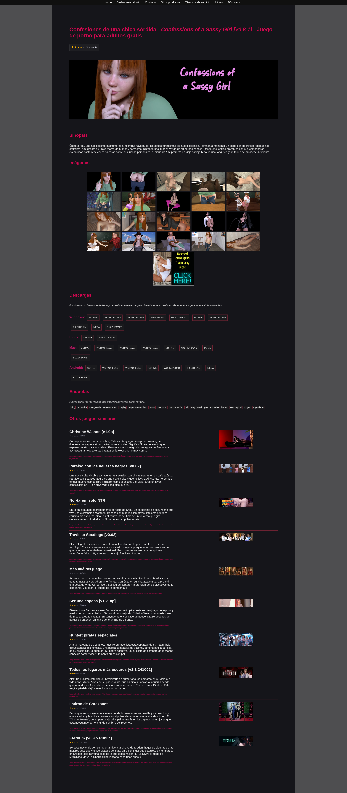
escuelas (214, 407)
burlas (224, 407)
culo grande (95, 407)
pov (206, 407)
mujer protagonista (138, 407)
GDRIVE (93, 317)
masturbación (175, 407)
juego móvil (196, 407)
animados (82, 407)
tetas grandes (109, 407)
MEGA (96, 327)
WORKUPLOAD (113, 317)
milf (186, 407)
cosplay (122, 407)
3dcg (72, 407)
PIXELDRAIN (157, 317)
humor (152, 407)
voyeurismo (258, 407)
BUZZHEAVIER (114, 327)
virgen (247, 407)
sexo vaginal (236, 407)
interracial (162, 407)
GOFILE (91, 368)
